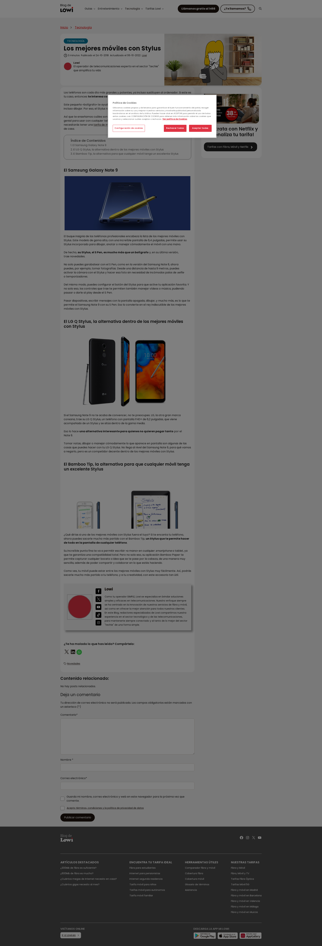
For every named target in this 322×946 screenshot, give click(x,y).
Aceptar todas (200, 128)
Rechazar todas (175, 128)
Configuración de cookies (129, 128)
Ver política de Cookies (175, 119)
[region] (162, 116)
